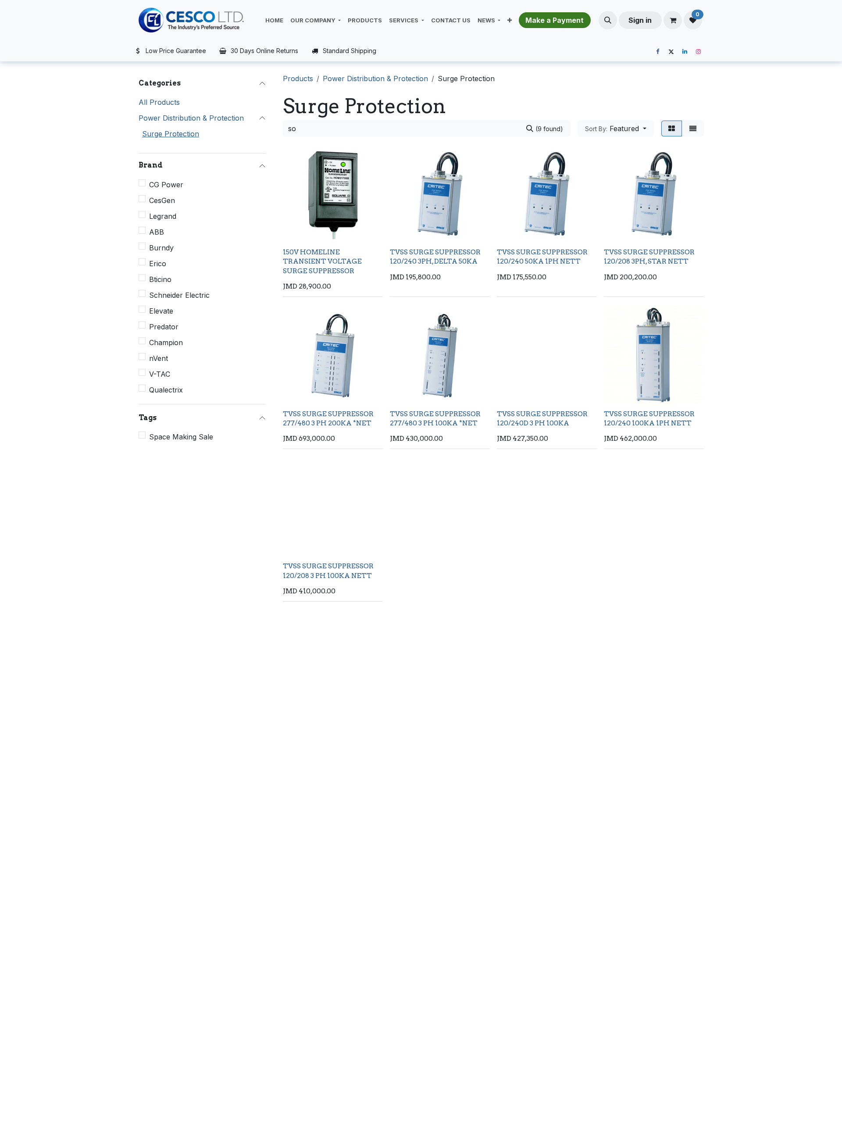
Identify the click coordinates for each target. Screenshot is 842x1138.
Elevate (161, 311)
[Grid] (671, 128)
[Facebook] (657, 51)
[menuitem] (274, 20)
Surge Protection (170, 133)
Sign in (640, 20)
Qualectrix (166, 389)
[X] (671, 51)
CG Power (166, 184)
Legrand (162, 216)
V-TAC (159, 374)
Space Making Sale (181, 436)
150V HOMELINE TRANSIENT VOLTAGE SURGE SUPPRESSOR (322, 261)
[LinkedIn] (684, 51)
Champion (166, 342)
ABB (156, 232)
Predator (163, 326)
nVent (158, 358)
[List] (693, 128)
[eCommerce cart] (673, 20)
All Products (159, 102)
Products (298, 78)
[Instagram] (698, 51)
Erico (157, 263)
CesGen (162, 200)
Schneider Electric (179, 295)
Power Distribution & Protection (191, 118)
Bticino (160, 279)
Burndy (161, 247)
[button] (608, 20)
